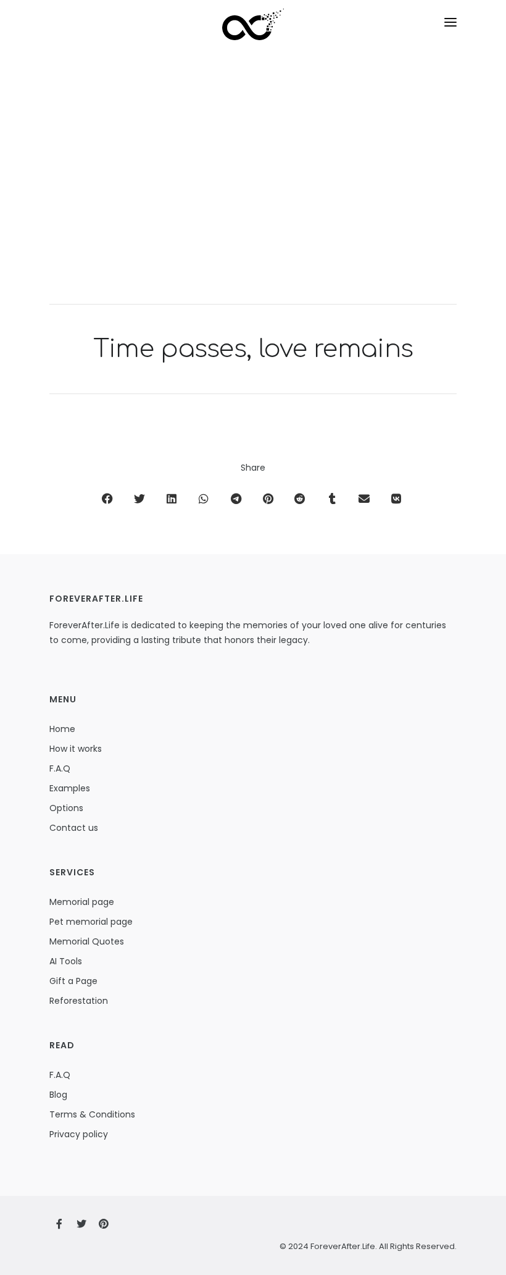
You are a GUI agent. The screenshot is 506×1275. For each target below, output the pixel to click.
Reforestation (78, 1001)
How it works (75, 749)
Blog (58, 1094)
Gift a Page (73, 981)
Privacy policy (78, 1134)
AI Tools (65, 961)
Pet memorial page (91, 921)
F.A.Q (59, 768)
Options (66, 808)
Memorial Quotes (86, 941)
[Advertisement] (253, 186)
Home (62, 729)
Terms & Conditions (92, 1114)
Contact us (73, 828)
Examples (69, 788)
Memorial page (81, 902)
